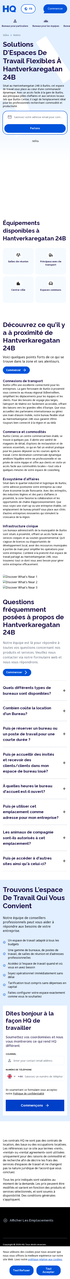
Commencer (55, 8)
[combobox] (14, 1076)
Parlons (35, 128)
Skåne (6, 35)
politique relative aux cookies (45, 1259)
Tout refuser (21, 1270)
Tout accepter (48, 1270)
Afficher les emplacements (28, 1220)
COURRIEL (11, 1054)
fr (28, 9)
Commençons (35, 1105)
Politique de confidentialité (28, 1093)
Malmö (16, 35)
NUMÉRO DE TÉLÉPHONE (19, 1070)
